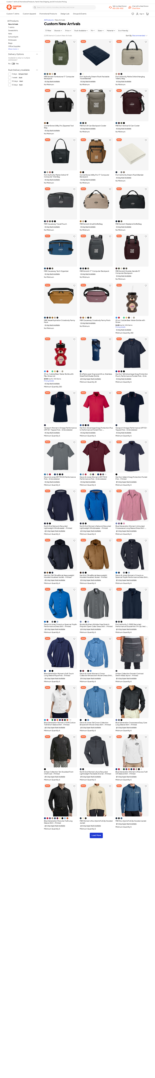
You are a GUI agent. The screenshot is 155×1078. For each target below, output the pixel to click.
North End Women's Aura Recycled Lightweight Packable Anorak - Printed (95, 773)
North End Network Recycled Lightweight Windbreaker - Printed (58, 527)
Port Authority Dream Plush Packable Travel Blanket (94, 78)
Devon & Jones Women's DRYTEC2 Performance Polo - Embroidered (93, 478)
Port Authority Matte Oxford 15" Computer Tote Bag (56, 176)
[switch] (13, 63)
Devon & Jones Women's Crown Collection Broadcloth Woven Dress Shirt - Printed (96, 676)
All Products (49, 20)
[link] (13, 7)
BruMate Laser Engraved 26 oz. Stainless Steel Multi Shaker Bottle (96, 375)
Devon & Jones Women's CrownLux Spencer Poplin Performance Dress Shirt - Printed (132, 577)
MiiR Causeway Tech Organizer (56, 271)
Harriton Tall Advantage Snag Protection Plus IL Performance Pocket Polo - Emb (132, 375)
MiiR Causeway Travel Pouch (55, 224)
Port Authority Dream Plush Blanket (129, 175)
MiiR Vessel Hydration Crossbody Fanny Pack (59, 321)
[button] (140, 8)
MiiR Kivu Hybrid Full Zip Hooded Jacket (131, 821)
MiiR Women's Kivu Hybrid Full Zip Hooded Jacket (96, 822)
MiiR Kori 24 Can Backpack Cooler (93, 126)
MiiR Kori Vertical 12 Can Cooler (128, 126)
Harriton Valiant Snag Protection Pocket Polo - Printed (131, 478)
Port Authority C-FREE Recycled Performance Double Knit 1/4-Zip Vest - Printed (131, 626)
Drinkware (12, 40)
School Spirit (13, 37)
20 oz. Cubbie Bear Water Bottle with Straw (130, 321)
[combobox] (64, 7)
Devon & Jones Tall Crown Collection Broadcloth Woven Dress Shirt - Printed (95, 724)
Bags (10, 43)
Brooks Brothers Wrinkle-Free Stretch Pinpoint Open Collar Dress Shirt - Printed (96, 625)
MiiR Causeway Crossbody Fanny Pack (95, 320)
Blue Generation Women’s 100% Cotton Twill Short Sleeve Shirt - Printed (60, 724)
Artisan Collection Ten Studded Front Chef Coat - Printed (58, 773)
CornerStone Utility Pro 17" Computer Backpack (94, 176)
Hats (10, 34)
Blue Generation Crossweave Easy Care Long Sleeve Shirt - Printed (131, 724)
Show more (12, 49)
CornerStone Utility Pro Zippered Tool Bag (59, 127)
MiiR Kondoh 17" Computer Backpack (94, 271)
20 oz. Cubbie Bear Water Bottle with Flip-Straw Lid (59, 375)
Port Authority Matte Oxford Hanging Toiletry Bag (130, 78)
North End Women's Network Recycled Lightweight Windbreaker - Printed (95, 527)
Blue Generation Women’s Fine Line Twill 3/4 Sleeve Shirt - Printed (131, 773)
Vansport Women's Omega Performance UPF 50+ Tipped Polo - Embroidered (60, 429)
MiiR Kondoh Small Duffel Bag (91, 224)
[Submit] (35, 7)
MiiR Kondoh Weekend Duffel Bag (129, 224)
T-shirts (11, 27)
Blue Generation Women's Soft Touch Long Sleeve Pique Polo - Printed (59, 675)
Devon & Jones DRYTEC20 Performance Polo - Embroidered (60, 478)
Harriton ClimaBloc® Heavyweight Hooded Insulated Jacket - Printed (93, 576)
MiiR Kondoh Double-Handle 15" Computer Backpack (128, 272)
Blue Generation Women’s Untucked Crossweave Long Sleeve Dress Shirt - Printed (130, 528)
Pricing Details (120, 327)
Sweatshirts (13, 31)
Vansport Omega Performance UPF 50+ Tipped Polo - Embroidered (131, 429)
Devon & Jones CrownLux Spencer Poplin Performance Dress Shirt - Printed (60, 625)
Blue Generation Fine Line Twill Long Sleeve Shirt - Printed (58, 822)
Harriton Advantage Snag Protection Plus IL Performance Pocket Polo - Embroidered (96, 430)
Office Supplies (14, 46)
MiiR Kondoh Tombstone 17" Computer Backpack (59, 78)
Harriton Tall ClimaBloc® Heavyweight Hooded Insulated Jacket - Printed (59, 576)
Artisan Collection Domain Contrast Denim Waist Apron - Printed (130, 675)
